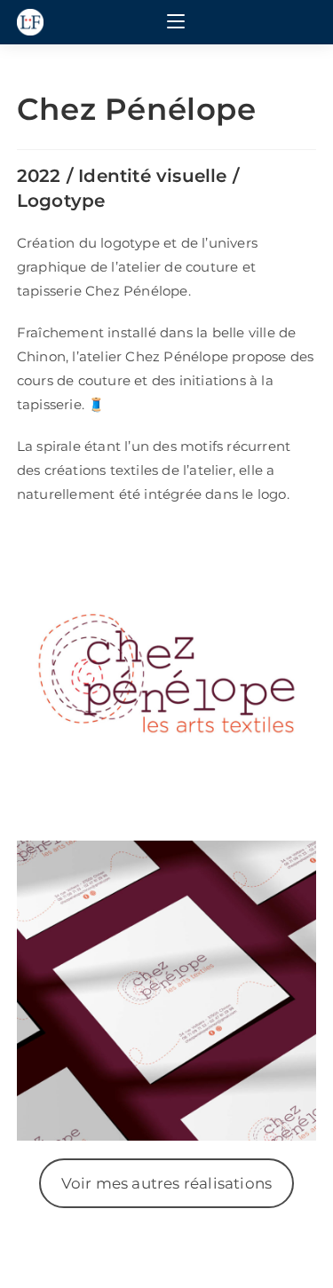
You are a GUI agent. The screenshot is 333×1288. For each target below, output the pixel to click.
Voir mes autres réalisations (167, 1183)
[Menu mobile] (176, 22)
